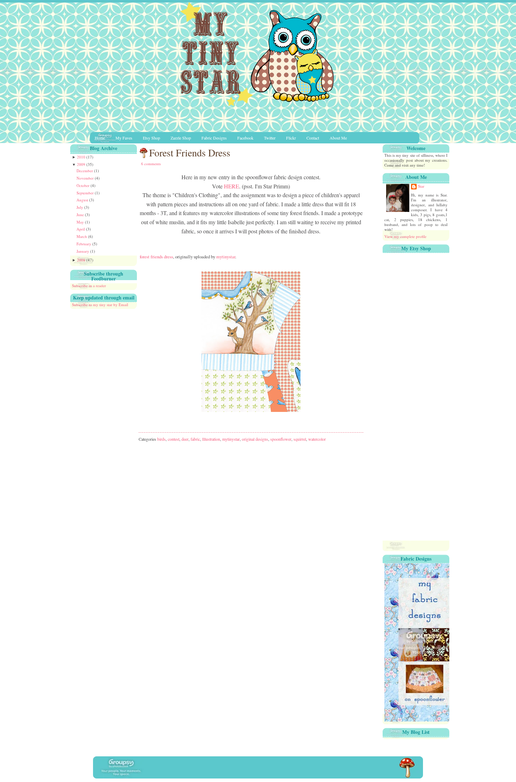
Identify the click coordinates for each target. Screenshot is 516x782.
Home (100, 138)
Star (421, 186)
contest (173, 439)
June (81, 214)
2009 (81, 164)
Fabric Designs (214, 138)
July (80, 207)
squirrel (299, 439)
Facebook (245, 138)
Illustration (211, 439)
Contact (312, 138)
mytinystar (225, 256)
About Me (338, 138)
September (86, 192)
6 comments (151, 163)
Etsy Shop (151, 138)
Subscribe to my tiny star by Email (100, 304)
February (84, 243)
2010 (81, 157)
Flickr (291, 138)
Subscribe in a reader (89, 285)
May (81, 222)
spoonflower (280, 439)
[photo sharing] (250, 247)
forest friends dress (156, 256)
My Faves (123, 138)
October (84, 185)
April (81, 229)
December (85, 170)
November (86, 178)
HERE (231, 186)
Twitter (270, 138)
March (82, 236)
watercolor (317, 439)
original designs (255, 439)
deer (184, 439)
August (83, 199)
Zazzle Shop (181, 138)
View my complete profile (405, 236)
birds (161, 439)
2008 (81, 260)
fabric (195, 439)
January (83, 251)
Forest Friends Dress (189, 152)
